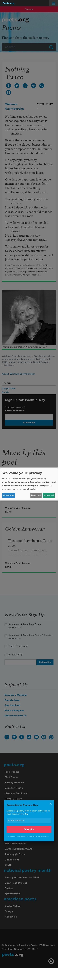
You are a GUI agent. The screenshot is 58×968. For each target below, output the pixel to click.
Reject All (36, 495)
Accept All (49, 495)
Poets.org (8, 3)
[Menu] (53, 3)
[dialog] (29, 484)
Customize (8, 495)
